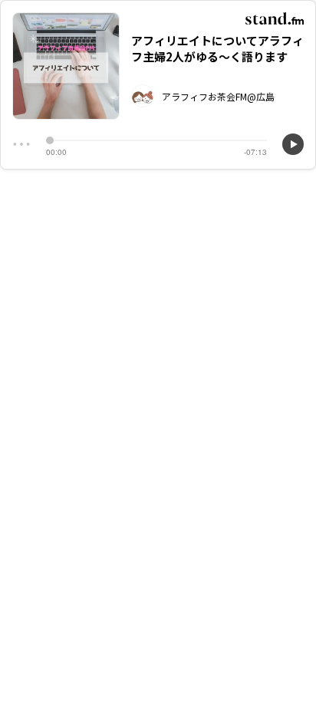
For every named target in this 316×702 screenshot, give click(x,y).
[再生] (293, 144)
